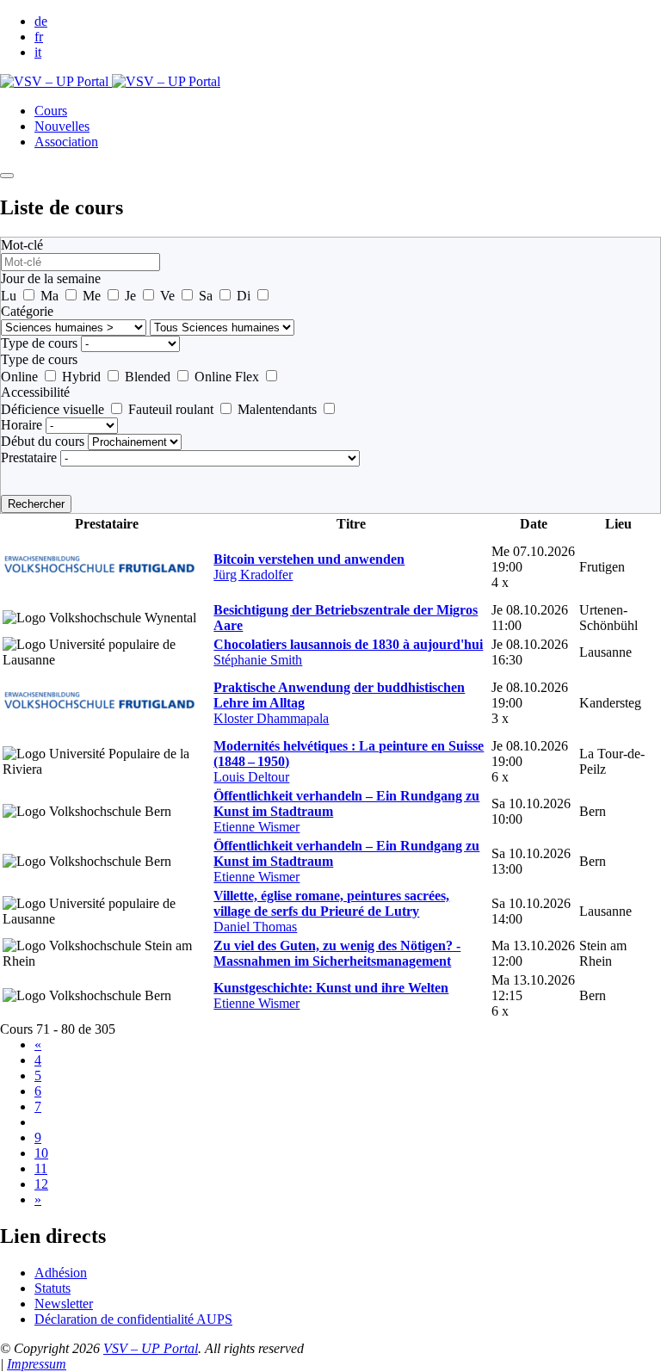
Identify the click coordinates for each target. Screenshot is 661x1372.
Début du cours (42, 441)
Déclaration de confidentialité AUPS (133, 1319)
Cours (50, 110)
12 (41, 1184)
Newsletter (63, 1303)
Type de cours (39, 343)
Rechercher (36, 504)
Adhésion (60, 1272)
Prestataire (29, 457)
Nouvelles (62, 126)
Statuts (52, 1288)
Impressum (36, 1364)
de (40, 21)
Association (66, 141)
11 (40, 1168)
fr (38, 36)
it (37, 52)
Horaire (21, 424)
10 (41, 1153)
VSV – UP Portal (150, 1348)
